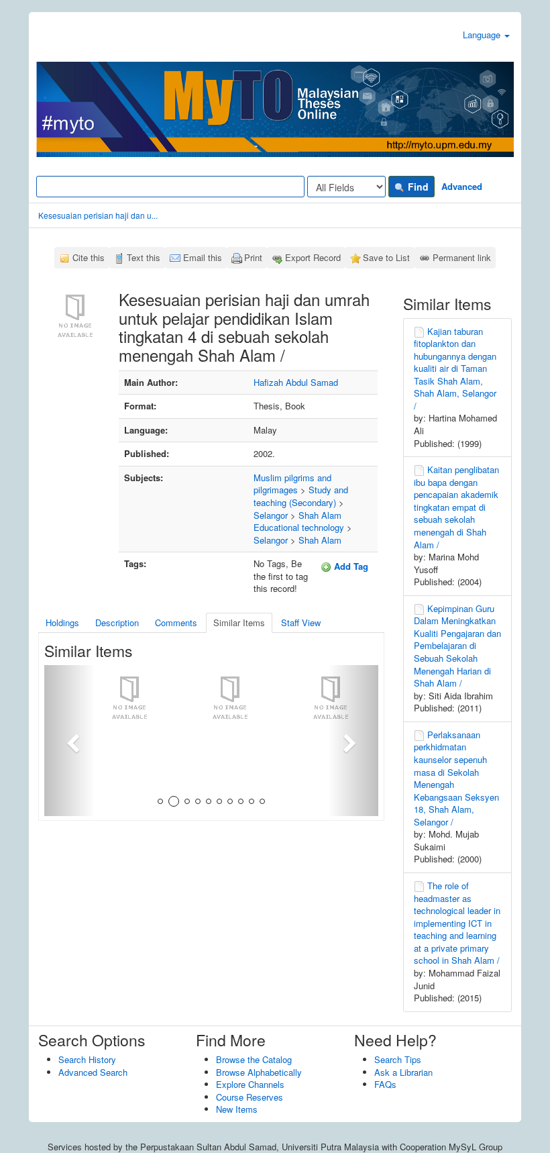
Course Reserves (249, 1097)
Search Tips (397, 1059)
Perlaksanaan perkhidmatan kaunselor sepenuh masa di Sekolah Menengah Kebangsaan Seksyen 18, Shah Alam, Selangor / (456, 778)
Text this (143, 257)
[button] (69, 740)
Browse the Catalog (254, 1059)
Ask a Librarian (403, 1072)
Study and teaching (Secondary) (301, 496)
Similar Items (239, 622)
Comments (176, 622)
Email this (202, 257)
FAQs (385, 1084)
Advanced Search (92, 1072)
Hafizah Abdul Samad (296, 382)
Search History (87, 1059)
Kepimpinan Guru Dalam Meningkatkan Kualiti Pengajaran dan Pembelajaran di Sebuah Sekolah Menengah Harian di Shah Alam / (457, 645)
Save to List (386, 257)
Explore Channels (250, 1084)
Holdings (62, 622)
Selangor (271, 515)
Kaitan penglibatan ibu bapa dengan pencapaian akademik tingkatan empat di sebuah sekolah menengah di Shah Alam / (456, 506)
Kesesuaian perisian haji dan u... (98, 215)
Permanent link (462, 257)
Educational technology (299, 527)
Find (417, 186)
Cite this (88, 257)
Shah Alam (319, 515)
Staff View (301, 622)
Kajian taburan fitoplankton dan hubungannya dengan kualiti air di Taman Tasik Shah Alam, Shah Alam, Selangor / (455, 368)
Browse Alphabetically (259, 1072)
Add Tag (349, 566)
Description (117, 622)
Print (253, 257)
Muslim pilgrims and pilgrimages (292, 484)
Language (483, 34)
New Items (237, 1109)
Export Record (313, 257)
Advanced (461, 186)
